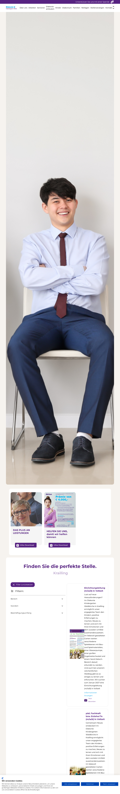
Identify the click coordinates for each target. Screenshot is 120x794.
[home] (12, 8)
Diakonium (67, 8)
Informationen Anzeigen (90, 694)
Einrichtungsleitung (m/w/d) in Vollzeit (94, 589)
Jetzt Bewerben (90, 700)
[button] (23, 8)
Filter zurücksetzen (24, 584)
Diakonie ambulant (50, 8)
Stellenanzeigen (97, 8)
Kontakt (108, 8)
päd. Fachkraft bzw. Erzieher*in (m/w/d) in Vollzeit (95, 716)
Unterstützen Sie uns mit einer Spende (92, 2)
